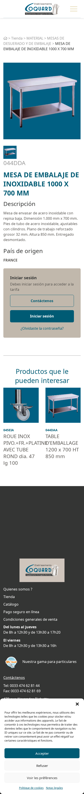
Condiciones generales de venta (30, 619)
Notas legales (54, 788)
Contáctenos (42, 300)
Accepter (42, 753)
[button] (77, 704)
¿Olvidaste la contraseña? (42, 328)
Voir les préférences (42, 778)
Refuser (42, 765)
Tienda (17, 38)
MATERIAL (34, 38)
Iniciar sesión (23, 277)
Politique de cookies (31, 788)
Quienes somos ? (17, 589)
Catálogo (11, 604)
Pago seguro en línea (21, 611)
